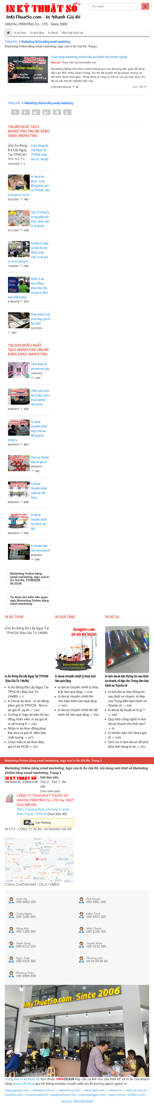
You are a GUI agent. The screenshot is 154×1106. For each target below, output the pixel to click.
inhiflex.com (136, 1094)
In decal (53, 32)
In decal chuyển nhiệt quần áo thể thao (39, 490)
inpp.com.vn (117, 1094)
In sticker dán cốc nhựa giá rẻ (40, 548)
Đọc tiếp (138, 87)
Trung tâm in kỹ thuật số (22, 1079)
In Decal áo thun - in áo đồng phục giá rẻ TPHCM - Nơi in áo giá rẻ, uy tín (28, 705)
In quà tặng (37, 32)
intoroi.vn (115, 1090)
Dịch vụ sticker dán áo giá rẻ (40, 459)
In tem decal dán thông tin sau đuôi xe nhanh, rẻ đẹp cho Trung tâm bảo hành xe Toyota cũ (127, 680)
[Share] (15, 113)
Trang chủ (11, 41)
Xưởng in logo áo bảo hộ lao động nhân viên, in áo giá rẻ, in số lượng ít (28, 719)
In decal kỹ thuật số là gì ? (126, 710)
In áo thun (20, 32)
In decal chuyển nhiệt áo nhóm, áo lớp (39, 522)
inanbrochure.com (63, 1094)
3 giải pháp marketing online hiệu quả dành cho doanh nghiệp (89, 57)
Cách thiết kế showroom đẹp (40, 366)
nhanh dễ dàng (23, 1083)
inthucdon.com (94, 1090)
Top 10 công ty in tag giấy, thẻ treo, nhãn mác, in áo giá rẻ (40, 219)
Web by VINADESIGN (77, 1101)
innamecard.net (37, 1094)
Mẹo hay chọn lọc (72, 32)
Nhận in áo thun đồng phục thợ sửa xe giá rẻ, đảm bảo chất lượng (27, 733)
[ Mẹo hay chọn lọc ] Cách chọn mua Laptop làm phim (40, 397)
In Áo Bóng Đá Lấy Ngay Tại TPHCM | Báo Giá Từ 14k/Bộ (39, 152)
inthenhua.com (69, 1090)
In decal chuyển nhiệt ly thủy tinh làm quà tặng (75, 678)
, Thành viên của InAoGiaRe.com (73, 62)
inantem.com (14, 1094)
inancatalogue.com (92, 1094)
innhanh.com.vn (43, 1090)
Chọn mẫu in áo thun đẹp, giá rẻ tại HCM (40, 318)
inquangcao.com (16, 1090)
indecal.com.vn (136, 1090)
